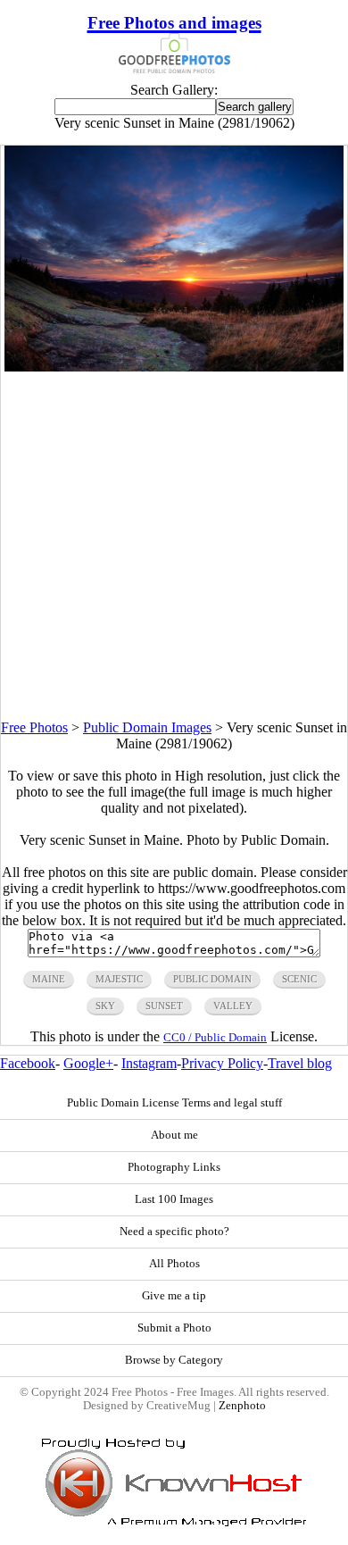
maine (48, 978)
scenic (299, 978)
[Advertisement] (174, 546)
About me (174, 1135)
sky (105, 1005)
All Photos (174, 1263)
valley (233, 1005)
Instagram (149, 1063)
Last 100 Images (174, 1199)
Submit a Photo (174, 1328)
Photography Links (174, 1167)
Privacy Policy (222, 1063)
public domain (212, 978)
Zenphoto (242, 1405)
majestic (119, 978)
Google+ (88, 1063)
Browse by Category (174, 1360)
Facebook (27, 1063)
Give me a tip (174, 1296)
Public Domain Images (147, 727)
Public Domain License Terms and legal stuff (174, 1103)
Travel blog (300, 1063)
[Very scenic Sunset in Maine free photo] (174, 366)
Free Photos (34, 727)
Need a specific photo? (174, 1231)
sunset (164, 1005)
